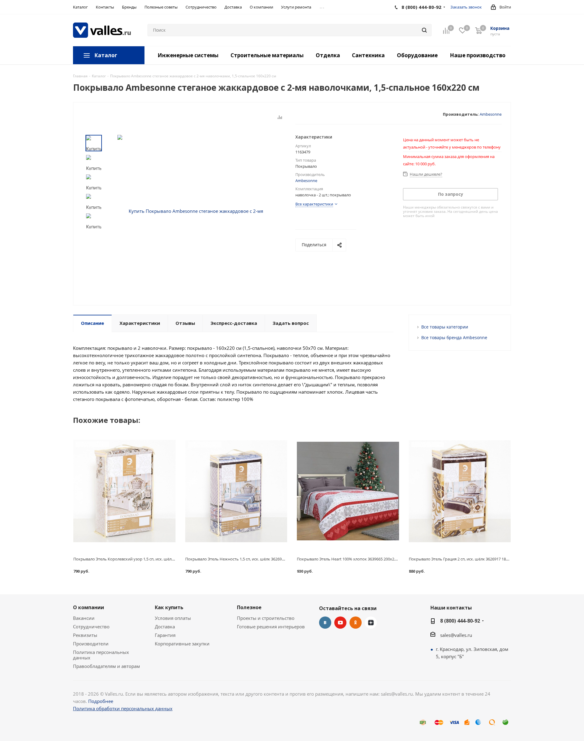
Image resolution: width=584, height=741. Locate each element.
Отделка (328, 55)
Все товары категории (444, 327)
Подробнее (100, 701)
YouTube (340, 622)
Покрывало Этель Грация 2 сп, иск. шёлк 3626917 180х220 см (465, 559)
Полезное (249, 607)
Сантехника (368, 55)
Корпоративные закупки (182, 644)
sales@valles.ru (456, 635)
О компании (88, 607)
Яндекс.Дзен (371, 622)
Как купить (169, 607)
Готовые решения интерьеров (271, 626)
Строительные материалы (267, 55)
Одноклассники (355, 622)
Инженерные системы (188, 55)
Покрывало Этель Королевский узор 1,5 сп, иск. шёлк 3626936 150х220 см (142, 559)
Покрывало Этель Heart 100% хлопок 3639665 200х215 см (350, 559)
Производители (91, 644)
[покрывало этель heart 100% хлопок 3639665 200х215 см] (348, 491)
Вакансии (84, 618)
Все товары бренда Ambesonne (454, 337)
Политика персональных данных (101, 655)
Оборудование (417, 55)
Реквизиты (85, 635)
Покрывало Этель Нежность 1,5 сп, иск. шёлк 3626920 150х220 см (246, 559)
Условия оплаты (173, 618)
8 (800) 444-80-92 (460, 620)
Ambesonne (491, 114)
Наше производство (478, 55)
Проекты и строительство (265, 618)
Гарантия (165, 635)
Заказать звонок (466, 7)
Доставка (165, 626)
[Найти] (424, 30)
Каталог (105, 55)
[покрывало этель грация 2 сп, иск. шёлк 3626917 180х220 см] (460, 491)
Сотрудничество (91, 626)
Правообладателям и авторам (106, 666)
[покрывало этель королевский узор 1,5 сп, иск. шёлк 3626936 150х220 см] (124, 491)
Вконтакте (325, 622)
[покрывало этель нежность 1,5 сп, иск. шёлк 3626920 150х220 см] (236, 491)
